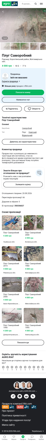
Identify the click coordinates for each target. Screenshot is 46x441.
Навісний (33, 132)
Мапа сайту (8, 424)
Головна (4, 439)
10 (43, 370)
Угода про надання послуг (16, 420)
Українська (37, 431)
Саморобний (27, 128)
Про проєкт (8, 410)
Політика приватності (14, 415)
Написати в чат (23, 100)
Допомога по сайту (23, 391)
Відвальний (27, 135)
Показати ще (23, 342)
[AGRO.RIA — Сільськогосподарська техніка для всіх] (11, 3)
